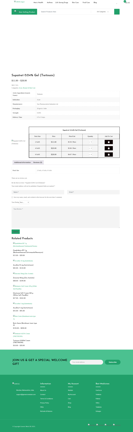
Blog (95, 2)
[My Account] (114, 2)
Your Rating (15, 202)
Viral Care (86, 2)
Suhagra (98, 411)
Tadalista (98, 407)
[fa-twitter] (62, 425)
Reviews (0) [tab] (37, 162)
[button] (38, 2)
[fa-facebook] (58, 425)
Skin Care (75, 2)
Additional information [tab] (22, 162)
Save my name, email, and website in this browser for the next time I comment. (38, 197)
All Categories (101, 11)
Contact (42, 394)
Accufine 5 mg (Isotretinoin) (23, 308)
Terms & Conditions (46, 399)
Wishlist (70, 390)
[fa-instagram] (65, 425)
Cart (69, 399)
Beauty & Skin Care (29, 88)
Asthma (49, 2)
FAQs (42, 407)
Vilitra (97, 403)
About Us (43, 390)
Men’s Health (38, 2)
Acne (20, 88)
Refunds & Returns (46, 411)
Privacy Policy (44, 403)
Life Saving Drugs (61, 2)
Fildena (98, 399)
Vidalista (98, 394)
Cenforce (99, 390)
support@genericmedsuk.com (26, 394)
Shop (69, 403)
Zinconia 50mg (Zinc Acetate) (23, 278)
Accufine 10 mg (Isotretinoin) (23, 265)
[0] (123, 2)
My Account (72, 394)
